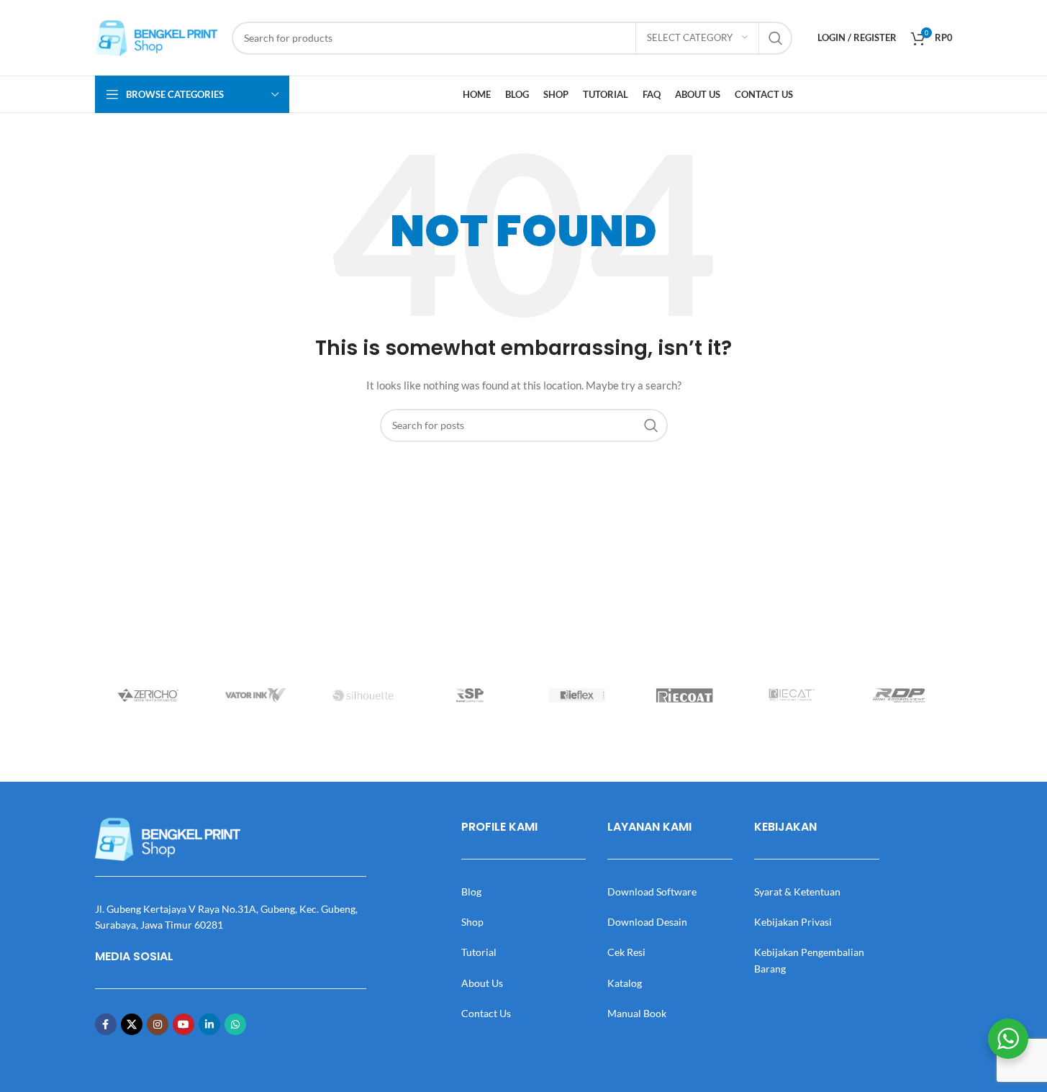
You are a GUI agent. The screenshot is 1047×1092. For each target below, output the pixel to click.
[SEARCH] (775, 38)
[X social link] (131, 1024)
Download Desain (647, 922)
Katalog (624, 983)
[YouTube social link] (183, 1024)
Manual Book (636, 1013)
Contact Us (486, 1013)
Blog (471, 891)
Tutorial (479, 952)
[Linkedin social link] (209, 1024)
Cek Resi (626, 952)
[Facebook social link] (106, 1024)
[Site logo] (156, 36)
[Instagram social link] (157, 1024)
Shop (472, 922)
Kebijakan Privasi (793, 922)
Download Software (652, 891)
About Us (482, 983)
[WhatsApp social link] (235, 1024)
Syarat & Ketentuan (797, 891)
